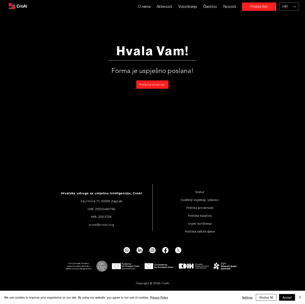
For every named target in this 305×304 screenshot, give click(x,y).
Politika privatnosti (200, 208)
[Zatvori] (300, 297)
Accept (287, 297)
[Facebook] (165, 250)
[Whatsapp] (127, 250)
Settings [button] (247, 297)
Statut (199, 192)
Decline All (266, 297)
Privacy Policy (159, 297)
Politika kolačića (200, 216)
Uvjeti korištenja (200, 223)
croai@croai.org (101, 224)
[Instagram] (152, 250)
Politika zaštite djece (200, 231)
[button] (164, 6)
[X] (178, 250)
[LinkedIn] (140, 250)
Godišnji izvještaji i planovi (200, 200)
